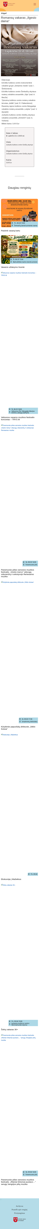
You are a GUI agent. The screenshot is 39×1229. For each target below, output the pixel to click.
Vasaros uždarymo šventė (13, 267)
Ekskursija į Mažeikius (11, 879)
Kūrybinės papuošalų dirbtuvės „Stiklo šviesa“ (18, 728)
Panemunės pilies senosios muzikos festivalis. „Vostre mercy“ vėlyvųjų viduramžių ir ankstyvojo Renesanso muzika (17, 573)
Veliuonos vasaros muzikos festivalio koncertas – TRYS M (17, 418)
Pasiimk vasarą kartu (10, 231)
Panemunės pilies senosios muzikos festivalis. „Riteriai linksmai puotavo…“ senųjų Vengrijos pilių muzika (18, 1182)
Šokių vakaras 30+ (9, 1029)
